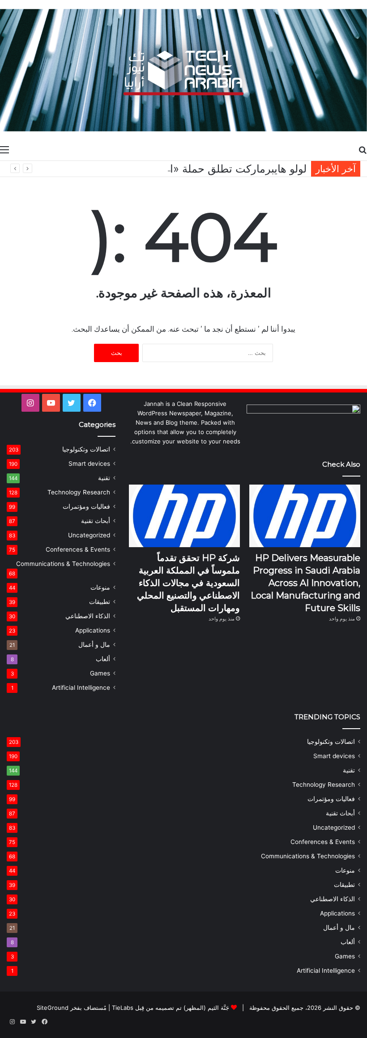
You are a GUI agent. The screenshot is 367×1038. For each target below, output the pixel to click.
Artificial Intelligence (81, 687)
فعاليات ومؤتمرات (86, 506)
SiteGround (52, 1007)
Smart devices (89, 463)
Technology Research (78, 492)
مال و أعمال (94, 644)
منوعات (100, 587)
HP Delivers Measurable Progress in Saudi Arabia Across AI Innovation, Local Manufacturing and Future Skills (305, 583)
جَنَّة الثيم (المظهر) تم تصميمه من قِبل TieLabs (170, 1007)
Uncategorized (89, 535)
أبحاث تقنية (95, 520)
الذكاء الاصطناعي (87, 616)
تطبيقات (99, 601)
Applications (92, 630)
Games (100, 673)
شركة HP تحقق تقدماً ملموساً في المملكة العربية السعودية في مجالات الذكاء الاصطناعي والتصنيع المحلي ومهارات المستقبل (188, 583)
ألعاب (103, 658)
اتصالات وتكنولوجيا (86, 449)
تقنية (104, 477)
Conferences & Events (78, 549)
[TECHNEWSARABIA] (183, 70)
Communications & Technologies (63, 563)
